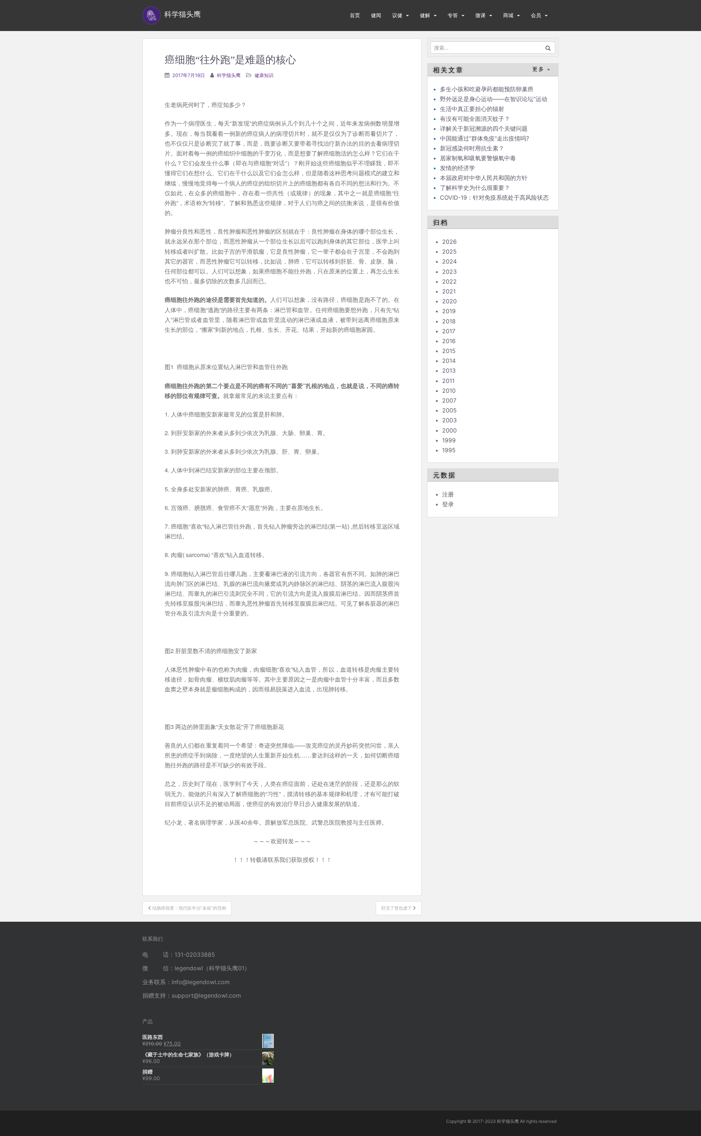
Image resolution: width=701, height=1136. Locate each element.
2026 (449, 241)
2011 (448, 380)
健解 (425, 15)
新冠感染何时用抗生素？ (472, 148)
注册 (448, 494)
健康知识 (263, 75)
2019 (449, 311)
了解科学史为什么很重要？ (475, 187)
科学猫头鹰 (229, 75)
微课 (480, 15)
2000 (449, 430)
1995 (449, 450)
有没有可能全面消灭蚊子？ (475, 118)
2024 (449, 261)
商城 (508, 15)
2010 (449, 390)
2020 (449, 301)
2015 (449, 350)
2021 (449, 291)
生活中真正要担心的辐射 (472, 108)
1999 (449, 440)
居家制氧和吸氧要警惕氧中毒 (478, 158)
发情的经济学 (457, 168)
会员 (536, 15)
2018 (449, 321)
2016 (449, 341)
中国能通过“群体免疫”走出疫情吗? (484, 138)
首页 (355, 15)
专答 (453, 15)
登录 (448, 504)
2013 (449, 370)
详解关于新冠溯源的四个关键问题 (484, 128)
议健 (397, 15)
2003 (449, 420)
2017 (448, 331)
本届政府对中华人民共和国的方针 (484, 177)
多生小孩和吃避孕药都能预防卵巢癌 (486, 89)
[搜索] (548, 47)
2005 (449, 410)
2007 (449, 400)
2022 (449, 281)
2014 (449, 360)
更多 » (541, 69)
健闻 (376, 15)
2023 (449, 271)
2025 (449, 251)
